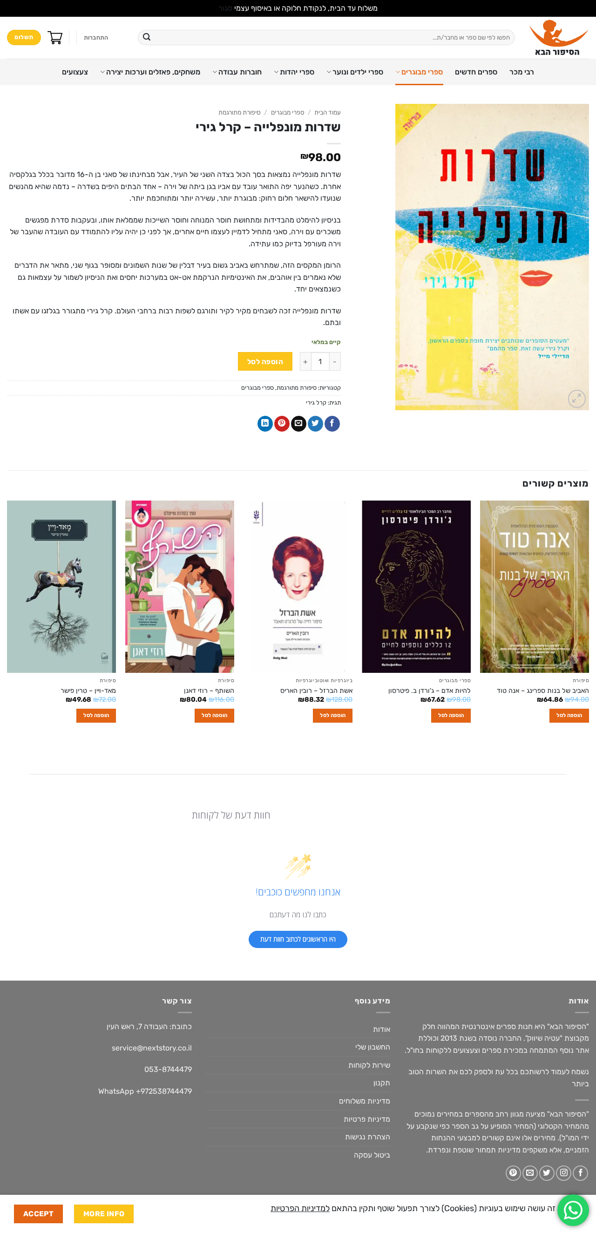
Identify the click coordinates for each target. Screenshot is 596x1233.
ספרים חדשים (476, 72)
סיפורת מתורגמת (239, 112)
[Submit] (147, 38)
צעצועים (75, 72)
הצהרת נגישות (367, 1136)
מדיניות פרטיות (367, 1119)
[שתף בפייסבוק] (332, 424)
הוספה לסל (265, 361)
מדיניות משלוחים (364, 1101)
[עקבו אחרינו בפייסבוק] (580, 1173)
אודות (381, 1029)
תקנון (381, 1082)
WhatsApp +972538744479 (145, 1091)
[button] (96, 37)
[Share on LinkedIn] (265, 424)
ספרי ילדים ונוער (357, 72)
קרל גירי (316, 402)
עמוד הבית (327, 112)
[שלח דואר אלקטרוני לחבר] (298, 424)
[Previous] (589, 620)
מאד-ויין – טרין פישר (88, 691)
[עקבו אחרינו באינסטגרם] (563, 1173)
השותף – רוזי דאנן (209, 691)
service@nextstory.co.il (152, 1047)
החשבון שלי (372, 1047)
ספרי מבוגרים (422, 72)
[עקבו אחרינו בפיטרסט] (513, 1173)
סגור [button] (225, 8)
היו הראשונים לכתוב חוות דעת (298, 939)
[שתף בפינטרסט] (282, 424)
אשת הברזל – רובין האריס (316, 691)
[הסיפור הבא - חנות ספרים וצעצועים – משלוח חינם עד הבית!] (559, 37)
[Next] (7, 620)
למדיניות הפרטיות (300, 1208)
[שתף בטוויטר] (315, 424)
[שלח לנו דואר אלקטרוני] (530, 1173)
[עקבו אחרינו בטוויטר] (547, 1173)
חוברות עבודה (240, 72)
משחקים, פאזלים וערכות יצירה (153, 72)
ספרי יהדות (297, 72)
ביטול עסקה (372, 1155)
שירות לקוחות (369, 1065)
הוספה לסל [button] (569, 715)
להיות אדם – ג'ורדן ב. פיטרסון (429, 691)
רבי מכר (521, 72)
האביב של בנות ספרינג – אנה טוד (543, 691)
